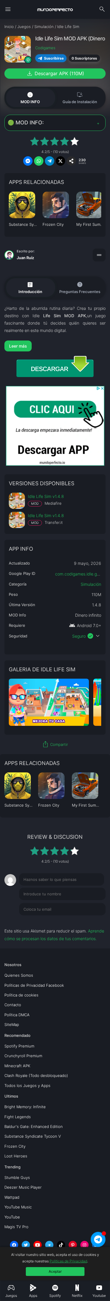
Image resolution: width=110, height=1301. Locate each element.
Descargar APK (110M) (55, 73)
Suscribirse (53, 58)
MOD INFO (30, 97)
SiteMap (11, 1024)
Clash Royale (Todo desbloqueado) (36, 1075)
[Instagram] (84, 1245)
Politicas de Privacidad (68, 1261)
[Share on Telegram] (49, 161)
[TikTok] (61, 1245)
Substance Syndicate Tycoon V (32, 1136)
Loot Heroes (15, 1156)
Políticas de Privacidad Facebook (34, 985)
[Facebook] (14, 1245)
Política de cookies (21, 995)
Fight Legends (17, 1116)
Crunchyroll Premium (23, 1055)
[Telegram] (49, 1245)
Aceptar (55, 1271)
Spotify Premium (19, 1046)
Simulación (91, 584)
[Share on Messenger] (28, 161)
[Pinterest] (73, 1245)
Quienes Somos (18, 975)
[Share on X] (60, 161)
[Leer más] (55, 346)
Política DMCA (17, 1014)
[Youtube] (37, 1245)
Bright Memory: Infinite (25, 1106)
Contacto (12, 1004)
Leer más (18, 346)
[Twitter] (26, 1245)
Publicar (91, 921)
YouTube (12, 1217)
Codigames (45, 47)
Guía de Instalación (79, 97)
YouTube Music (18, 1207)
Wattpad (11, 1197)
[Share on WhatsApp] (38, 161)
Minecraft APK (17, 1065)
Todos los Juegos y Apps (27, 1085)
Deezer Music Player (23, 1187)
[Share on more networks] (71, 161)
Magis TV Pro (16, 1226)
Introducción (30, 287)
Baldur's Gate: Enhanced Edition (33, 1126)
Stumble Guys (17, 1177)
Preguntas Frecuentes (79, 287)
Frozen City (15, 1146)
